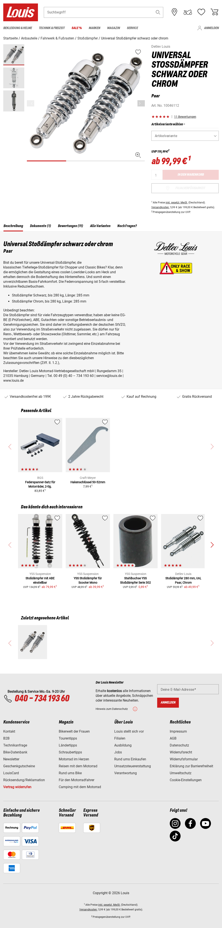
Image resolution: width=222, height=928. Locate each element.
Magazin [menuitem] (113, 28)
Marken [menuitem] (94, 28)
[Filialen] (174, 12)
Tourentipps (68, 738)
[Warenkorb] (214, 12)
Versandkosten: (160, 207)
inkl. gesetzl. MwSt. (177, 202)
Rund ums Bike (70, 773)
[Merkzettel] (201, 12)
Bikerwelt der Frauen (74, 731)
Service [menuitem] (132, 28)
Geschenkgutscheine (19, 766)
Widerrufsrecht (181, 752)
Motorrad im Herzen (74, 759)
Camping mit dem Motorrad (80, 787)
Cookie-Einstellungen (186, 780)
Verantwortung (125, 773)
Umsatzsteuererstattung (132, 766)
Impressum (178, 731)
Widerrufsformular (184, 759)
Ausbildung (123, 745)
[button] (158, 12)
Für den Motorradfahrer (76, 780)
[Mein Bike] (187, 12)
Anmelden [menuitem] (211, 28)
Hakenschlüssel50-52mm (87, 482)
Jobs (118, 752)
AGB (173, 738)
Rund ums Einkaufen (130, 759)
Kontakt (9, 731)
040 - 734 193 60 (42, 699)
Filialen (119, 738)
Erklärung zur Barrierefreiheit (191, 766)
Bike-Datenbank (15, 752)
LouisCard (11, 773)
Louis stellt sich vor (129, 731)
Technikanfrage (15, 745)
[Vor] (141, 103)
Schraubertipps (70, 752)
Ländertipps (68, 745)
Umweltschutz (180, 773)
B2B (6, 738)
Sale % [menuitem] (77, 28)
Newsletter (11, 759)
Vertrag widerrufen (17, 787)
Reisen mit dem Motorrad (78, 766)
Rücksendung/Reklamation (24, 780)
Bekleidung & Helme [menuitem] (17, 28)
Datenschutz (179, 745)
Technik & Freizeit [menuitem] (52, 28)
